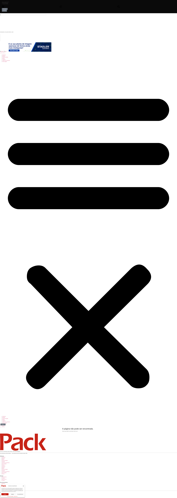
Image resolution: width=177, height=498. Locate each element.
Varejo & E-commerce (6, 60)
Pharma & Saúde (5, 57)
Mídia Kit (3, 483)
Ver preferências (20, 494)
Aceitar (5, 494)
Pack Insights (4, 61)
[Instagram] (61, 6)
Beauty (3, 58)
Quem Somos (4, 476)
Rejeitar (12, 494)
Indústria (3, 59)
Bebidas (3, 417)
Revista (3, 464)
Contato (3, 480)
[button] (88, 239)
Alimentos (4, 54)
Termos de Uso (15, 496)
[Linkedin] (3, 6)
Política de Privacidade (10, 496)
